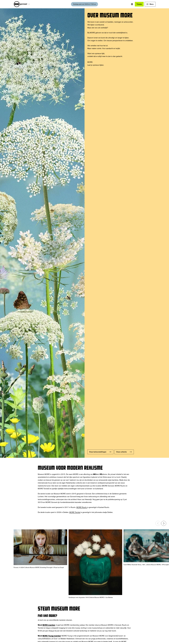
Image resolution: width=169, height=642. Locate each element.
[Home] (20, 4)
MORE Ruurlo (81, 507)
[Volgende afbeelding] (163, 523)
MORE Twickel (74, 512)
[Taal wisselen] (132, 4)
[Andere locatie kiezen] (29, 4)
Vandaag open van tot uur (84, 4)
